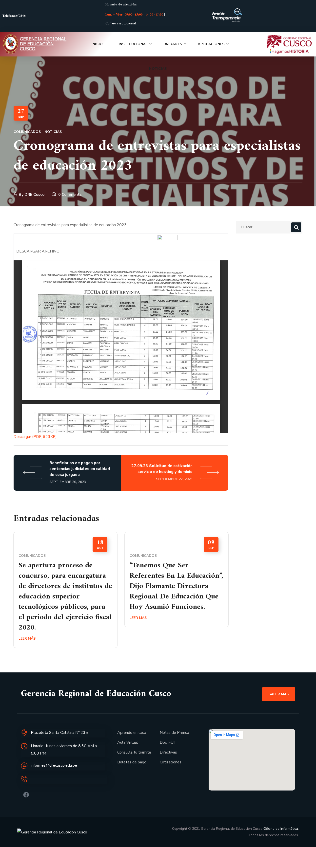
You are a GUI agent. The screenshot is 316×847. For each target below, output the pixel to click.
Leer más (27, 638)
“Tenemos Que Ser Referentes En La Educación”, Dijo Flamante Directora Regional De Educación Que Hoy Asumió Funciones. (176, 586)
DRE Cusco (34, 194)
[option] (65, 593)
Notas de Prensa (174, 732)
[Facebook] (26, 795)
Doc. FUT (168, 742)
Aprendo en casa (131, 732)
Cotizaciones (170, 762)
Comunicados (27, 131)
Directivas (168, 752)
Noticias (53, 131)
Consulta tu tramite (134, 752)
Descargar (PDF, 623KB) (35, 436)
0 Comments (70, 194)
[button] (278, 694)
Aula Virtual (127, 742)
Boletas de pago (131, 762)
